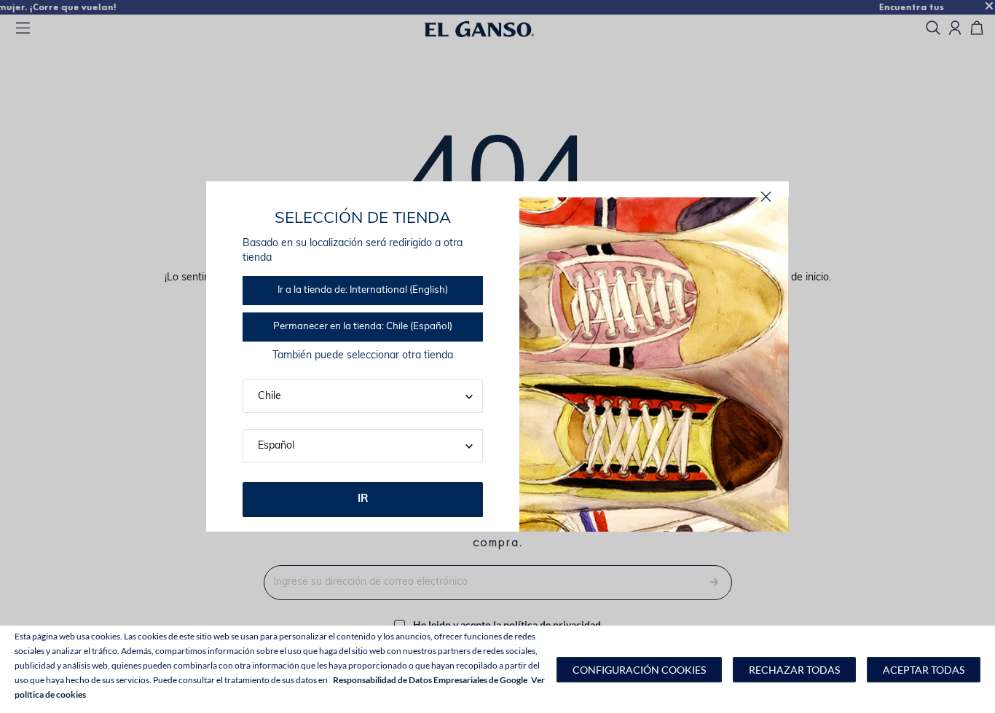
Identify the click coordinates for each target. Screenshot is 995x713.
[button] (639, 669)
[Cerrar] (766, 197)
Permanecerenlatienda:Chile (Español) (362, 326)
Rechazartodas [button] (794, 669)
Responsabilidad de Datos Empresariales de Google (430, 679)
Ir (363, 499)
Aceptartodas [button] (923, 669)
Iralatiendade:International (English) (363, 290)
